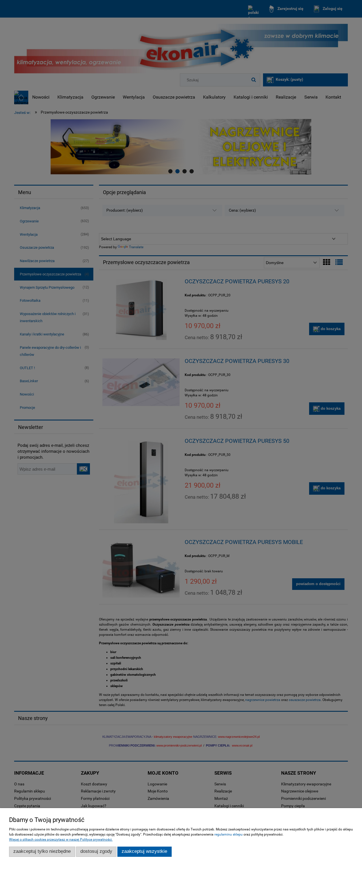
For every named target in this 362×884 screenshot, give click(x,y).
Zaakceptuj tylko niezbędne (42, 851)
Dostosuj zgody (96, 851)
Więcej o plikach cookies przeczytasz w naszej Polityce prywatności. (61, 840)
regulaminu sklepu (228, 834)
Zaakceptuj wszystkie (144, 851)
